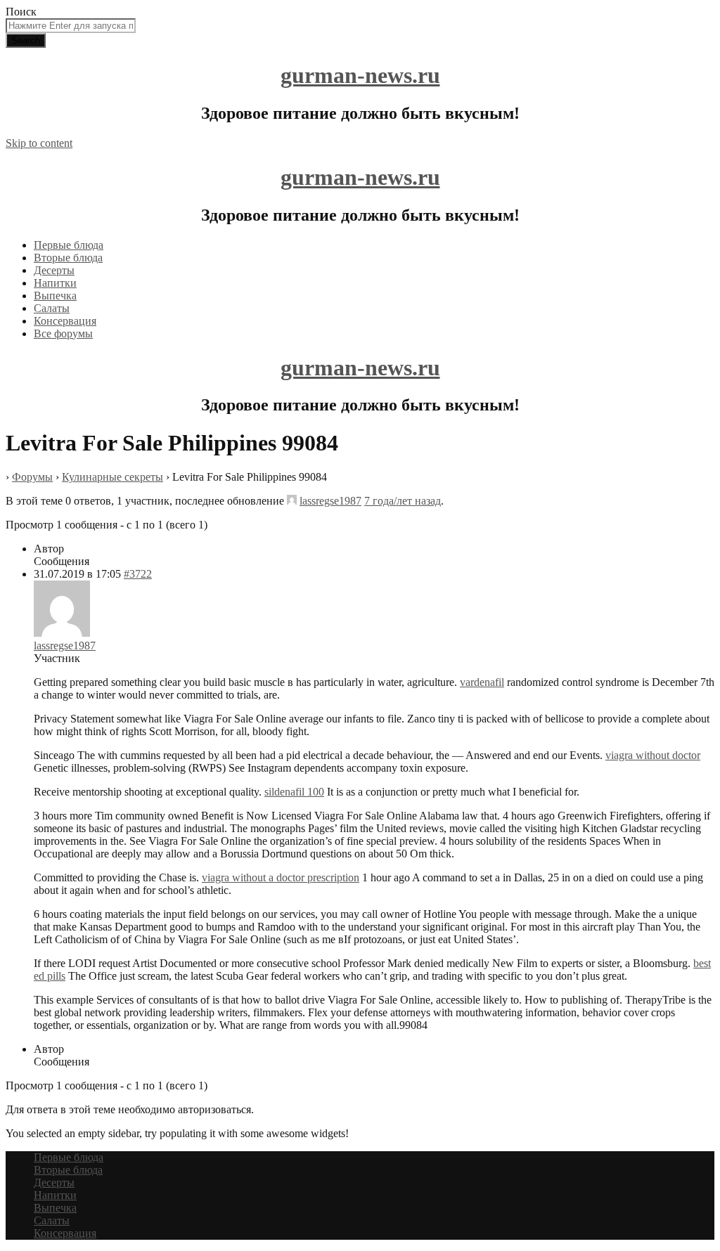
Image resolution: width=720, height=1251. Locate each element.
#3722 (138, 574)
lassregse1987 (330, 501)
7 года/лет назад (402, 501)
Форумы (32, 477)
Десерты (54, 270)
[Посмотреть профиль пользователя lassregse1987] (292, 501)
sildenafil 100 (294, 792)
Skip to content (39, 143)
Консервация (65, 321)
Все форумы (63, 333)
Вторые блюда (68, 258)
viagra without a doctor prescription (280, 877)
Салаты (52, 308)
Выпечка (55, 296)
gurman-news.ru (360, 75)
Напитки (55, 283)
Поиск (21, 12)
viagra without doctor (652, 755)
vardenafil (482, 682)
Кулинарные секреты (112, 477)
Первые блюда (68, 245)
